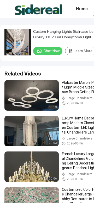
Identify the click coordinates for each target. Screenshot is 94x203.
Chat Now (52, 51)
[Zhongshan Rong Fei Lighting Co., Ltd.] (38, 9)
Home (82, 9)
